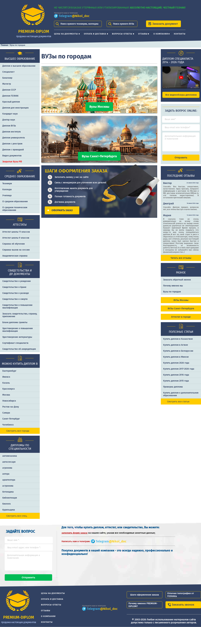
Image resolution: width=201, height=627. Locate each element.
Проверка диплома (173, 386)
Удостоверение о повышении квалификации (17, 329)
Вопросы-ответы (122, 34)
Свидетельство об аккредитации (19, 349)
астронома (7, 485)
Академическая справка (14, 255)
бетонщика (8, 491)
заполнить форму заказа (74, 533)
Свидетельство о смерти (14, 299)
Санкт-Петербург (11, 418)
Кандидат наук (10, 113)
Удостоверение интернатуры (17, 337)
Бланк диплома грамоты (14, 322)
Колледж (7, 189)
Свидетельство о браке (14, 287)
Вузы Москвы (99, 106)
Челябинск (8, 424)
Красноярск (8, 389)
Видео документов (12, 155)
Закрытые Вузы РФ (12, 161)
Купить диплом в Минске (176, 357)
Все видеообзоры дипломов (181, 94)
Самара (6, 412)
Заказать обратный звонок (177, 279)
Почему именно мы (173, 285)
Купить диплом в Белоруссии (178, 351)
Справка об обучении (13, 243)
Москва (6, 394)
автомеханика (9, 456)
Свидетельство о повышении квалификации (17, 306)
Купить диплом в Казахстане (178, 339)
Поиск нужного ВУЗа (123, 24)
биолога (6, 503)
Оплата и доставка (95, 34)
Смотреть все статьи (178, 401)
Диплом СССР (9, 89)
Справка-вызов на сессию (16, 249)
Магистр (6, 84)
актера (5, 474)
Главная (4, 45)
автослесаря (9, 462)
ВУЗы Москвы (181, 300)
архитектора (8, 480)
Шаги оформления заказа (144, 594)
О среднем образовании (15, 201)
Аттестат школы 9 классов (15, 238)
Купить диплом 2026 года (176, 363)
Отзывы (142, 34)
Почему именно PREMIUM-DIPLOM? (143, 605)
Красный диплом (11, 101)
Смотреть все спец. (16, 515)
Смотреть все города (17, 430)
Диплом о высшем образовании (18, 66)
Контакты (179, 34)
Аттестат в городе (181, 316)
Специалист (8, 72)
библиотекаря (9, 497)
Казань (6, 383)
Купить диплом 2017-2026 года (178, 369)
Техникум (7, 183)
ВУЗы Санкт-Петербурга (181, 308)
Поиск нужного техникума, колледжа (79, 24)
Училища (7, 195)
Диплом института (11, 131)
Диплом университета (13, 137)
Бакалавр (7, 78)
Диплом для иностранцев (15, 107)
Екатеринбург (9, 371)
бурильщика (8, 509)
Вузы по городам (172, 291)
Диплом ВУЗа (9, 125)
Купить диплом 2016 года (176, 374)
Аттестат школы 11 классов (16, 232)
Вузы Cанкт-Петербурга (99, 156)
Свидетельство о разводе (15, 293)
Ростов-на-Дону (10, 406)
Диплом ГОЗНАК (10, 95)
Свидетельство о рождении (16, 281)
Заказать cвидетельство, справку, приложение (19, 315)
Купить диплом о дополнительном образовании (180, 394)
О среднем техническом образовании (14, 208)
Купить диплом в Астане (175, 345)
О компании (160, 34)
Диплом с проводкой (13, 149)
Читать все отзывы (181, 257)
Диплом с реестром (12, 143)
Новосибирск (9, 400)
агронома (7, 468)
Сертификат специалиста (15, 343)
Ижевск (6, 377)
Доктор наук (8, 119)
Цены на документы (66, 34)
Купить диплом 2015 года (176, 380)
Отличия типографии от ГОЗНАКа (180, 595)
